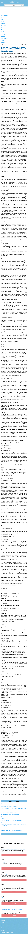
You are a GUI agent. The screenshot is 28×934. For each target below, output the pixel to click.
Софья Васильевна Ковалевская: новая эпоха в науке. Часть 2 (13, 849)
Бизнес (3, 42)
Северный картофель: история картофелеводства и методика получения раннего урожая (13, 809)
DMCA (2, 924)
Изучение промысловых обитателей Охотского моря (11, 830)
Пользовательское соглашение (8, 925)
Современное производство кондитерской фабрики (11, 820)
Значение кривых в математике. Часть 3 (9, 874)
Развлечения (4, 15)
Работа (3, 29)
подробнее (14, 855)
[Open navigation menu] (2, 3)
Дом (2, 27)
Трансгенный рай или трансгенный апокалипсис (10, 806)
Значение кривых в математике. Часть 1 (9, 897)
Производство (4, 38)
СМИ (2, 21)
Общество (3, 25)
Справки (3, 23)
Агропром (11, 44)
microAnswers (10, 932)
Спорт (2, 19)
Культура (3, 34)
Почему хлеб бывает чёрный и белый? (9, 812)
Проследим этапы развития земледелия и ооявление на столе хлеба (13, 817)
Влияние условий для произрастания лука (9, 803)
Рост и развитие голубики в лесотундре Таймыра (11, 814)
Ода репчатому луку (5, 827)
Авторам (3, 922)
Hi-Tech (3, 36)
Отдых (2, 17)
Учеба (2, 31)
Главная (3, 920)
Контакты (3, 927)
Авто (2, 40)
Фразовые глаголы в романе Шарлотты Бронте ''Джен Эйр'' (13, 909)
